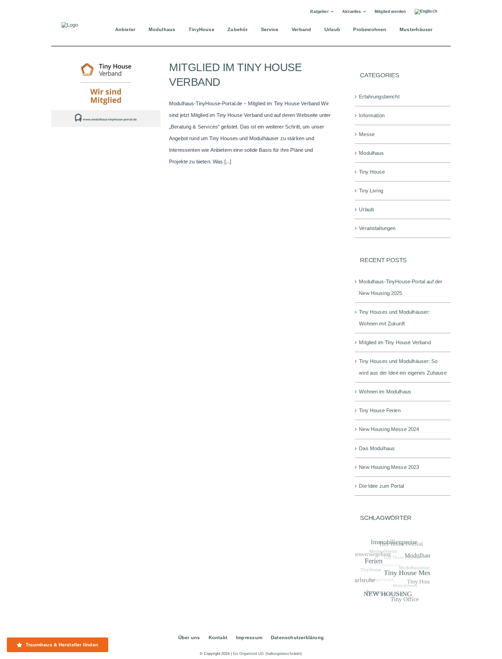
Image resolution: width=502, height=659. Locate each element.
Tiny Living (371, 190)
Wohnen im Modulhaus (385, 391)
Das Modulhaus (377, 448)
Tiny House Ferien (380, 410)
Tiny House (372, 172)
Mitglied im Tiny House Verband (395, 342)
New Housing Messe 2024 (389, 429)
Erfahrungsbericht (379, 96)
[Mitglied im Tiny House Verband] (106, 94)
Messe (367, 134)
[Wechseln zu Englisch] (426, 11)
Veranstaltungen (377, 228)
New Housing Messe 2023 (389, 467)
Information (372, 115)
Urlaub (366, 209)
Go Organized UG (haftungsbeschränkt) (267, 653)
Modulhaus (371, 153)
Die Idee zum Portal (381, 486)
